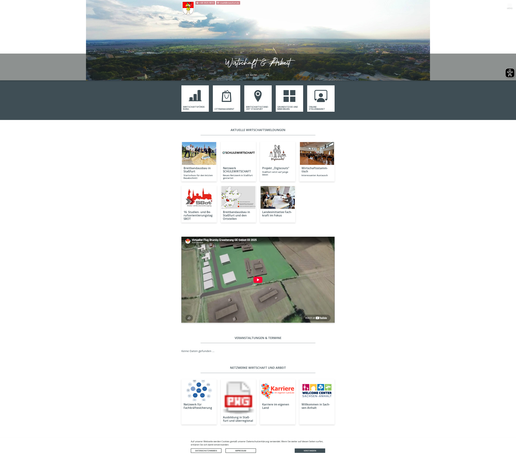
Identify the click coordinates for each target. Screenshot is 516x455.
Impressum (240, 450)
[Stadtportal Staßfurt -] (188, 8)
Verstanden (310, 450)
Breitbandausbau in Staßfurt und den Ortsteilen (236, 215)
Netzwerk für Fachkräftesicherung (198, 406)
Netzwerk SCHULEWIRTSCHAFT (237, 169)
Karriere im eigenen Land (275, 406)
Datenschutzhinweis (206, 450)
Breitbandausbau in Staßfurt (197, 169)
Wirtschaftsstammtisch (315, 169)
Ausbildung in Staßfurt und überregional (238, 419)
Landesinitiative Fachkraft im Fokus (277, 213)
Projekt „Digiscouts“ (275, 168)
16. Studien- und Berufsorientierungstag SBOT (198, 215)
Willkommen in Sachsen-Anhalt (316, 406)
